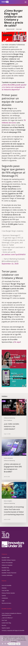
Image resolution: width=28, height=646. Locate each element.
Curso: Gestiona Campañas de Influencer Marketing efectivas (11, 614)
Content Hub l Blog (6, 623)
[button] (25, 2)
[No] (26, 640)
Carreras (4, 595)
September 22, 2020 (10, 263)
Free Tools (4, 620)
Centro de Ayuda (8, 458)
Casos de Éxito (5, 590)
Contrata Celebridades (7, 575)
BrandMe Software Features (8, 560)
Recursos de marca (6, 603)
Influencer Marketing (9, 418)
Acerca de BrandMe (6, 585)
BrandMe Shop (5, 567)
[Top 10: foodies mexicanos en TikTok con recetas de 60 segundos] (14, 359)
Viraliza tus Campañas (7, 565)
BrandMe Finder (5, 557)
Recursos (4, 625)
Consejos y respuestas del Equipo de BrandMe (13, 630)
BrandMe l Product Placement (9, 572)
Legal (3, 600)
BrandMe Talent (6, 570)
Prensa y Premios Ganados (8, 593)
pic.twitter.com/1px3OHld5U (14, 254)
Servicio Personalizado (7, 562)
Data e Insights (8, 501)
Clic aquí (17, 342)
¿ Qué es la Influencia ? (7, 617)
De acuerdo (12, 643)
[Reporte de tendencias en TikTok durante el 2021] (14, 377)
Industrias (4, 588)
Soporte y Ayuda (6, 628)
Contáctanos (5, 598)
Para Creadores (8, 420)
